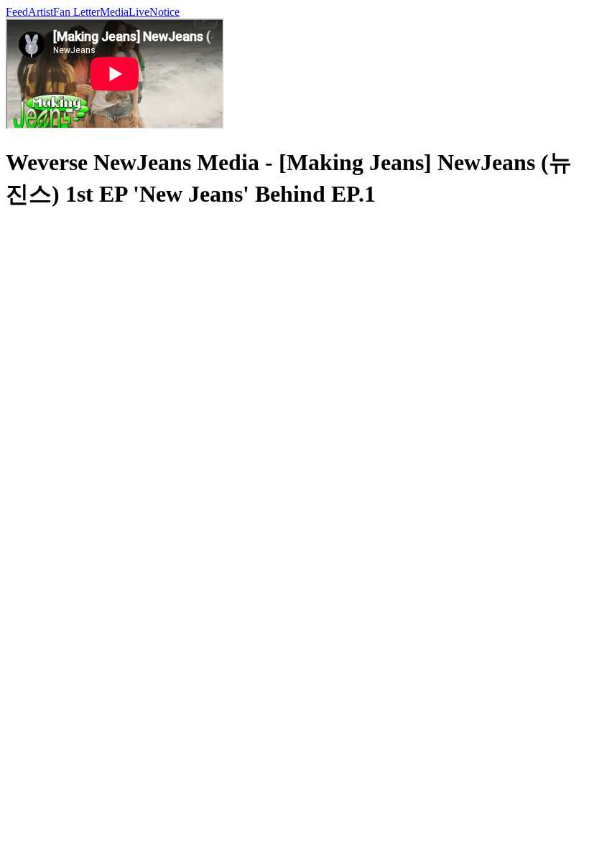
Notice (164, 12)
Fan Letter (76, 12)
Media (114, 12)
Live (139, 12)
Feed (17, 12)
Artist (40, 12)
